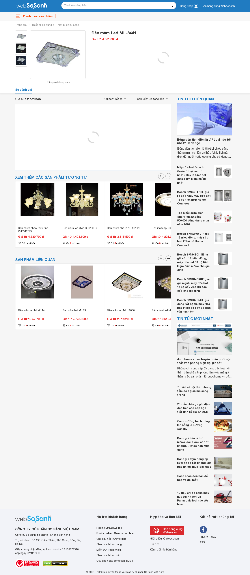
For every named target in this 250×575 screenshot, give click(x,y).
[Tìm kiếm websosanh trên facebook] (203, 529)
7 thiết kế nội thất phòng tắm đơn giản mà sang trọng (194, 390)
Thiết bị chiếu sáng (67, 24)
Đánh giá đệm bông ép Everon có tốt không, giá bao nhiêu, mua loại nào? (194, 462)
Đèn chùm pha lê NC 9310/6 (123, 228)
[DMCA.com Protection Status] (55, 563)
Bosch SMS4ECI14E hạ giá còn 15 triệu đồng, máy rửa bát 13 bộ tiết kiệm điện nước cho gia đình (193, 262)
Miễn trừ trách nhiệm (109, 549)
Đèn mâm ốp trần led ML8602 (169, 228)
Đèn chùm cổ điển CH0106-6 (80, 228)
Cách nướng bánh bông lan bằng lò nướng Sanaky (193, 424)
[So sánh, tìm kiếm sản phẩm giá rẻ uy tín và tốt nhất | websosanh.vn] (31, 6)
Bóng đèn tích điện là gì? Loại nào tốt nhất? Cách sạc (204, 141)
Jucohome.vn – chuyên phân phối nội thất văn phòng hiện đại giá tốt (203, 360)
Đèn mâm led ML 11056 (121, 310)
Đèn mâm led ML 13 (74, 310)
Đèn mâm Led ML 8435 (165, 310)
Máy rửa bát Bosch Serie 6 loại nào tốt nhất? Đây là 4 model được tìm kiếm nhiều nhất (191, 175)
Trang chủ (21, 24)
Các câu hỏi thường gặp (111, 538)
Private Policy (208, 536)
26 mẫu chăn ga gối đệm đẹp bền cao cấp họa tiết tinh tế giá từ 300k (193, 407)
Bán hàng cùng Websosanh (218, 6)
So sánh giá (23, 89)
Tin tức (154, 544)
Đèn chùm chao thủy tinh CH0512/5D (33, 230)
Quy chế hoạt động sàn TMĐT (114, 560)
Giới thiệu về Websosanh (165, 538)
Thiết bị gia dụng (41, 24)
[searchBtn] (171, 5)
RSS (202, 542)
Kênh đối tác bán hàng (163, 549)
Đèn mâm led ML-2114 (31, 310)
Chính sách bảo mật (108, 555)
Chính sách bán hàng (109, 544)
